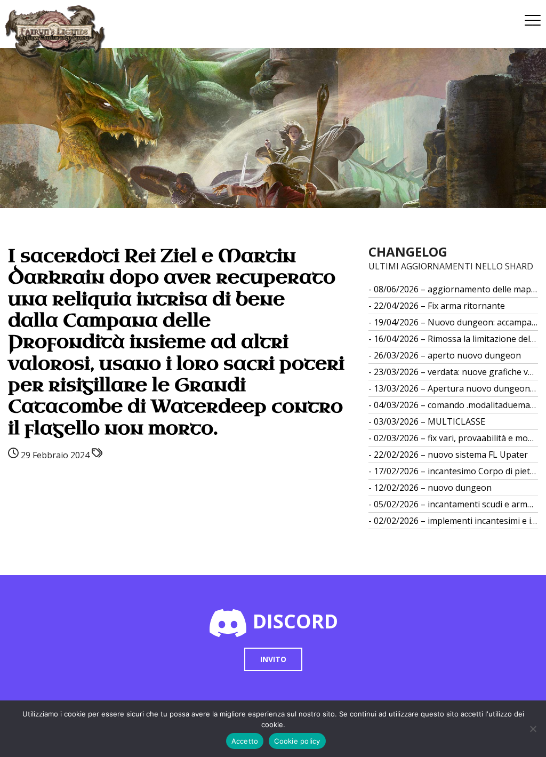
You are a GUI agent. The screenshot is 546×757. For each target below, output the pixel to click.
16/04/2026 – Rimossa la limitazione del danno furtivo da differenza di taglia (456, 339)
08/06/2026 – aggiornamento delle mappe (456, 289)
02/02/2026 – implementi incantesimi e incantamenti (456, 521)
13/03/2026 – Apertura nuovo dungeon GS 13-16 (456, 388)
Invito (273, 659)
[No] (532, 728)
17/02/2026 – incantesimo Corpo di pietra (456, 471)
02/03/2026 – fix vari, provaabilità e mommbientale (456, 438)
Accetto (245, 741)
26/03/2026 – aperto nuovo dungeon (447, 355)
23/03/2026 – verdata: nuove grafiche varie (456, 372)
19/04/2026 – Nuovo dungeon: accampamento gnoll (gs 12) (456, 322)
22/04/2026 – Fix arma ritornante (439, 306)
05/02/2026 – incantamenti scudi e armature (456, 504)
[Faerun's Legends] (60, 32)
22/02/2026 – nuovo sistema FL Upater (451, 454)
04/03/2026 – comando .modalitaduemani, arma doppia (456, 405)
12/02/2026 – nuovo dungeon (433, 487)
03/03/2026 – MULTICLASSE (429, 421)
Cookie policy (297, 741)
